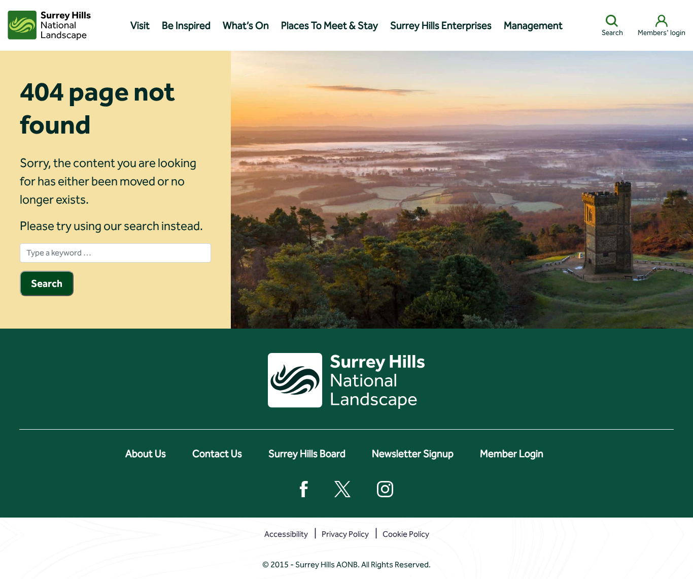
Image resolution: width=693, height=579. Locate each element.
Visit (140, 25)
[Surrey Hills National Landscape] (49, 25)
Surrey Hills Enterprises (441, 25)
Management (533, 25)
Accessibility (286, 534)
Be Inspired (186, 25)
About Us (145, 453)
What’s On (246, 25)
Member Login (511, 453)
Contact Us (217, 453)
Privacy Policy (345, 534)
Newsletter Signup (413, 453)
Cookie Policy (406, 534)
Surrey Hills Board (306, 453)
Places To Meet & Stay (329, 25)
